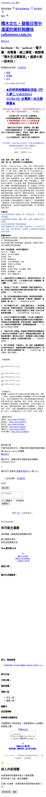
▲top (3, 483)
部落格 (9, 76)
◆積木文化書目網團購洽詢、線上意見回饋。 (23, 557)
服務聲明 (27, 758)
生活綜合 (22, 68)
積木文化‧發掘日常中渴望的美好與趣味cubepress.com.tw (21, 29)
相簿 (8, 73)
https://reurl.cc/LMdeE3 (20, 432)
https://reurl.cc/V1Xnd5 (16, 419)
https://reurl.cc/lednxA (17, 427)
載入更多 (5, 488)
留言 (25, 471)
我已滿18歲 (6, 792)
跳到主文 (5, 41)
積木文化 (5, 454)
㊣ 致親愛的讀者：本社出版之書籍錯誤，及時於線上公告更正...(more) (23, 665)
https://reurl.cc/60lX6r (17, 429)
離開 (14, 792)
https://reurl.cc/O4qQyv (18, 422)
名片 (8, 79)
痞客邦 (19, 471)
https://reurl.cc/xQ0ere (16, 424)
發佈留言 (5, 504)
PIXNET (12, 755)
